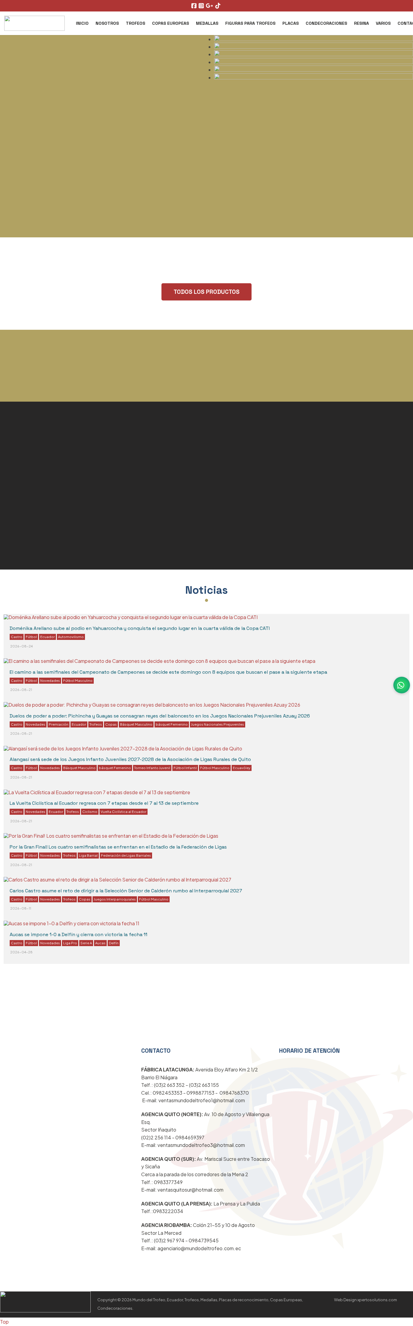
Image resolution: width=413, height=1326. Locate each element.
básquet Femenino (172, 724)
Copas (111, 724)
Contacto (339, 1043)
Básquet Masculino (136, 724)
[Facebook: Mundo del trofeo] (194, 6)
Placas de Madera (243, 501)
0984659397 (189, 1137)
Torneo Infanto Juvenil (152, 768)
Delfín (114, 943)
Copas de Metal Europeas (257, 449)
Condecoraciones (326, 23)
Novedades (50, 680)
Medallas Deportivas (42, 486)
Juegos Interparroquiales (115, 899)
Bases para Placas (244, 536)
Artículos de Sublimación (256, 518)
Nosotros (107, 23)
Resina (361, 23)
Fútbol (31, 636)
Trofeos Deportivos (39, 450)
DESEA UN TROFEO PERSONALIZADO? (206, 396)
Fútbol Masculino (78, 680)
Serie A (86, 943)
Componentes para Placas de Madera (74, 558)
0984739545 (204, 1240)
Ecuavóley (241, 768)
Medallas (207, 23)
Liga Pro (70, 943)
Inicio (82, 23)
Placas (290, 23)
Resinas (254, 1043)
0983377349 (168, 1182)
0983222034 (168, 1211)
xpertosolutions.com (377, 1299)
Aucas (100, 943)
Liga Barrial (88, 855)
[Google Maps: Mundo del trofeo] (210, 6)
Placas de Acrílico (243, 466)
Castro (16, 636)
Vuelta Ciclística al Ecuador (123, 811)
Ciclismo (89, 811)
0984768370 (234, 1093)
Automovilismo (71, 636)
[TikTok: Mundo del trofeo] (218, 6)
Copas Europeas (170, 23)
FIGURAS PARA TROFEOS (250, 23)
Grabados (21, 522)
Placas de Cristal (35, 468)
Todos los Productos (206, 292)
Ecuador (47, 636)
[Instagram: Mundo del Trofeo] (202, 6)
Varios (383, 23)
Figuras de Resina (37, 504)
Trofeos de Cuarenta (42, 576)
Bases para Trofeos (40, 540)
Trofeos (135, 23)
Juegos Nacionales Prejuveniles (217, 724)
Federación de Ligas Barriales (126, 855)
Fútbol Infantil (185, 768)
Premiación (58, 724)
